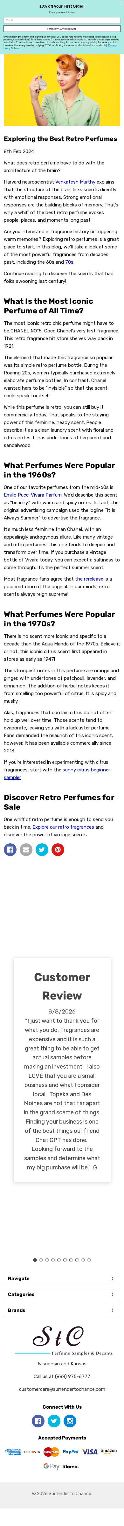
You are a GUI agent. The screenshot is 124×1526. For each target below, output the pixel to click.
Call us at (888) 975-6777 (62, 1376)
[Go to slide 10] (89, 1260)
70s (69, 262)
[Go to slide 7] (71, 1260)
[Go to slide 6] (65, 1260)
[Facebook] (10, 849)
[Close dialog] (121, 2)
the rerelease (89, 579)
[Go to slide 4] (53, 1260)
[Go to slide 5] (59, 1260)
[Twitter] (42, 849)
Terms (17, 48)
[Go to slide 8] (77, 1260)
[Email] (26, 849)
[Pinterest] (58, 849)
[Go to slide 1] (35, 1260)
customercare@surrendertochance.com (62, 1389)
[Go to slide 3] (47, 1260)
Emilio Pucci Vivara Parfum (33, 495)
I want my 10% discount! (62, 28)
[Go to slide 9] (83, 1260)
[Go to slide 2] (41, 1260)
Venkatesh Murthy (75, 182)
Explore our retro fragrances (63, 827)
